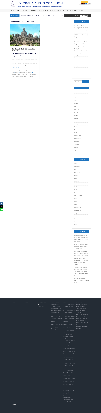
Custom (76, 103)
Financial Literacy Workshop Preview (55, 305)
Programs (73, 10)
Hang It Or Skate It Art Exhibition (81, 327)
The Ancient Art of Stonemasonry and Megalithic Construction (69, 336)
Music (75, 127)
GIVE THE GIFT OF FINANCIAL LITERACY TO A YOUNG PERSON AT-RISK (56, 319)
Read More (16, 67)
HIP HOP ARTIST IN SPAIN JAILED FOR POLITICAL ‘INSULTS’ (68, 386)
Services (76, 144)
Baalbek (17, 72)
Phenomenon (31, 48)
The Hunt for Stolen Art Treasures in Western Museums (69, 306)
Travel (13, 50)
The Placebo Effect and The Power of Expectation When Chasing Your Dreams (69, 343)
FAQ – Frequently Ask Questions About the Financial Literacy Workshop (55, 311)
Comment (30, 76)
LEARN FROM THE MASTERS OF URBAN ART (82, 322)
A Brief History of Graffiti (69, 368)
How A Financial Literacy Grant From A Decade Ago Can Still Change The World (56, 327)
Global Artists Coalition (40, 3)
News (64, 10)
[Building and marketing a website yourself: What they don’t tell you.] (59, 15)
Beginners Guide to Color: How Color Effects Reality (68, 326)
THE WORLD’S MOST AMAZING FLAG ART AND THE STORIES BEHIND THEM (69, 373)
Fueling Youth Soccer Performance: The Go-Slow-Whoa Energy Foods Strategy (81, 52)
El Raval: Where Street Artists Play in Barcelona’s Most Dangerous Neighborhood (69, 394)
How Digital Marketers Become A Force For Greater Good (81, 71)
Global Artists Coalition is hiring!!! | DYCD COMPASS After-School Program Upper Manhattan (81, 29)
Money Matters (54, 10)
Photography (77, 138)
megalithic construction (26, 72)
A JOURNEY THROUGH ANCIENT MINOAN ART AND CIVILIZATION (69, 363)
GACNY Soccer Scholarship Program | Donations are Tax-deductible (81, 37)
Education (17, 48)
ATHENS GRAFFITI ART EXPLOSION (68, 400)
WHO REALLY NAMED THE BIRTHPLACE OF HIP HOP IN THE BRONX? (69, 319)
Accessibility (77, 95)
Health (76, 115)
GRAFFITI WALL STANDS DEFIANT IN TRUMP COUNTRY (68, 357)
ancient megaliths (16, 70)
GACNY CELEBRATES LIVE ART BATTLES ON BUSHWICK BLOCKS (69, 380)
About (19, 10)
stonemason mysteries (21, 76)
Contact (81, 10)
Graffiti (76, 112)
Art (13, 48)
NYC (26, 48)
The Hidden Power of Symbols (68, 331)
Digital (75, 106)
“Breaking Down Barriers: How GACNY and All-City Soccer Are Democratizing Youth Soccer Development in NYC (81, 62)
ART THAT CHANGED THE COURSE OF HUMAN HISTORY (69, 312)
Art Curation (77, 100)
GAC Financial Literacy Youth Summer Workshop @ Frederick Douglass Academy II (69, 351)
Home (13, 10)
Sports (76, 147)
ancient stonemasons (27, 70)
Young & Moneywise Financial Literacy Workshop (81, 310)
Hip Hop (76, 118)
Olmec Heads (25, 74)
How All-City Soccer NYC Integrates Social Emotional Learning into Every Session (81, 44)
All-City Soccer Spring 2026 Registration (35, 10)
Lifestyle (76, 121)
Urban (18, 50)
